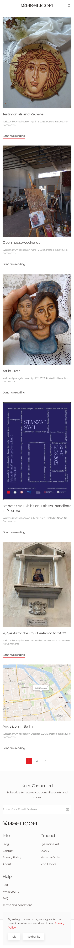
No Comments (11, 643)
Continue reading (14, 135)
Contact (8, 850)
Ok (14, 936)
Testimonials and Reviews (23, 114)
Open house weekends (21, 242)
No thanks (33, 936)
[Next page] (45, 760)
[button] (4, 5)
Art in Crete (11, 371)
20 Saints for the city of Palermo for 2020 (34, 633)
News (60, 121)
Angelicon (21, 121)
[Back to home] (37, 5)
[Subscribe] (67, 809)
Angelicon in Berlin (18, 726)
